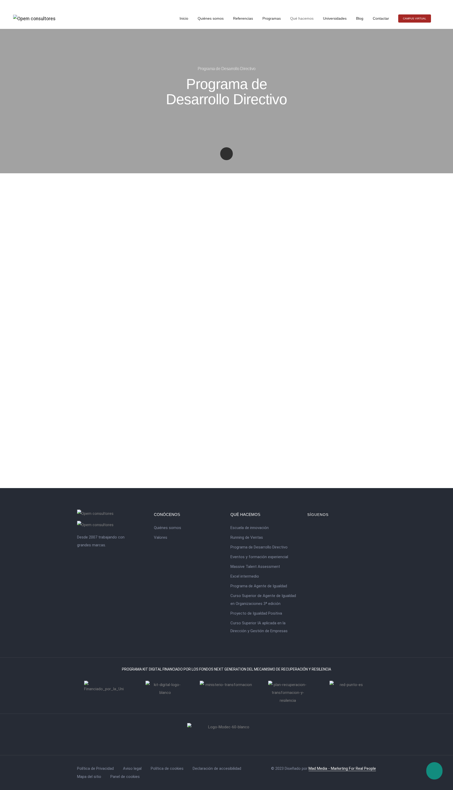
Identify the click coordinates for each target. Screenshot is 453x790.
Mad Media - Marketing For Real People (342, 768)
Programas (271, 18)
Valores (160, 537)
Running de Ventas (246, 537)
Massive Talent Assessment (255, 566)
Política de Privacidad (95, 768)
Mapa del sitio (89, 776)
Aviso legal (132, 768)
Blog (359, 18)
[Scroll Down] (226, 153)
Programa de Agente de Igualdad (258, 586)
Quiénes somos (211, 18)
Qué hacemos (302, 18)
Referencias (243, 18)
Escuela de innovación (249, 527)
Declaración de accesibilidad (217, 768)
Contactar (381, 18)
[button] (414, 18)
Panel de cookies (125, 776)
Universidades (335, 18)
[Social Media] (428, 4)
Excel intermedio (244, 576)
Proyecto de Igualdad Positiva (256, 613)
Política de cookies (167, 768)
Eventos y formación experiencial (259, 556)
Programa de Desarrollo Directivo (259, 547)
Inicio (184, 18)
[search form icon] (437, 18)
